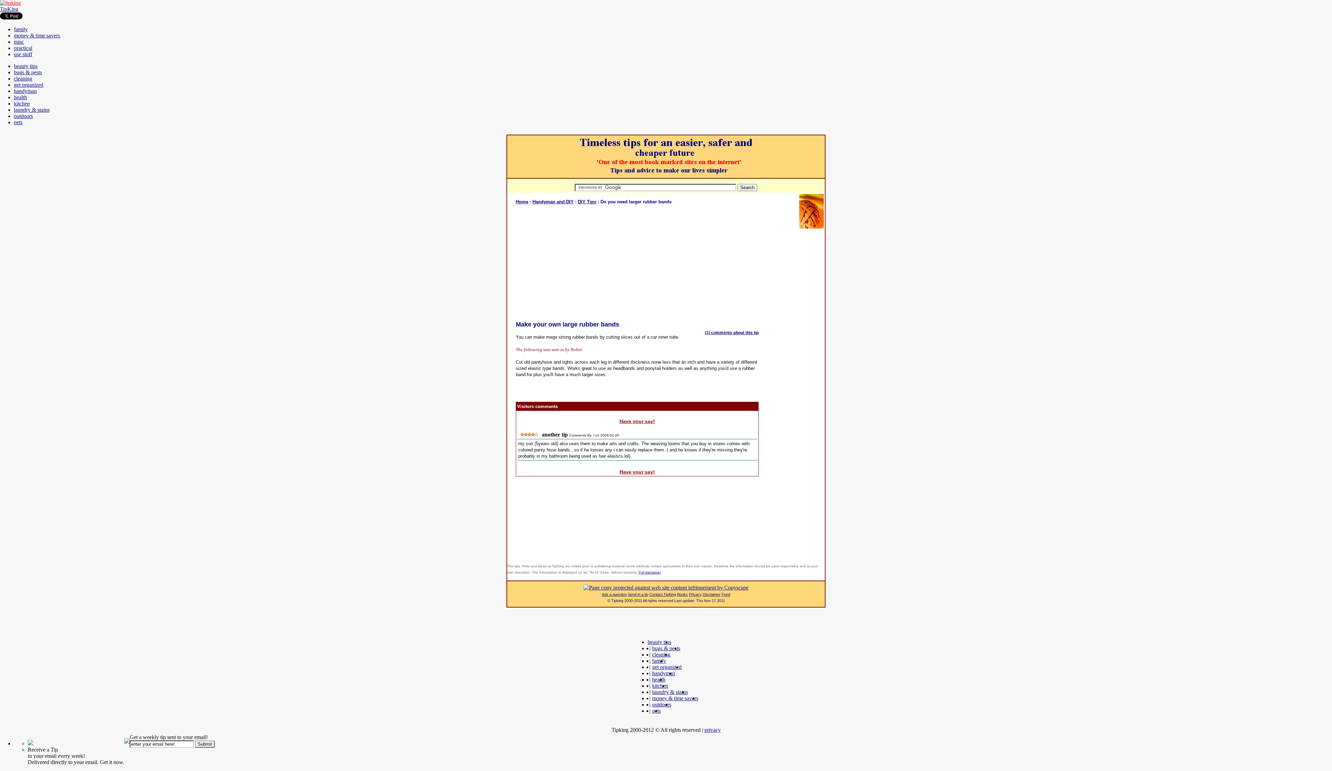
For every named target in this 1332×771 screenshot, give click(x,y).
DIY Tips (587, 201)
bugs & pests (28, 72)
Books (682, 594)
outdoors (23, 116)
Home (522, 201)
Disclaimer (711, 594)
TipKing (9, 9)
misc (19, 42)
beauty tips (25, 66)
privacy (713, 730)
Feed (726, 594)
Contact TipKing (662, 594)
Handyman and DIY (553, 201)
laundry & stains (32, 110)
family (21, 29)
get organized (28, 85)
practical (23, 48)
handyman (25, 91)
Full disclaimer (650, 572)
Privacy (695, 594)
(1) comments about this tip (732, 332)
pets (18, 122)
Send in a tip (638, 594)
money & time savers (37, 36)
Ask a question (614, 594)
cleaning (23, 79)
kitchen (22, 104)
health (20, 97)
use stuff (23, 54)
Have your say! (637, 421)
